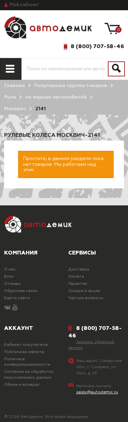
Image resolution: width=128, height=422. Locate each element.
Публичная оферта (24, 352)
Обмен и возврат (22, 385)
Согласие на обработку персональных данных (29, 375)
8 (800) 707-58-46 (97, 46)
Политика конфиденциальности (27, 362)
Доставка (78, 269)
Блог (9, 277)
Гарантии (77, 284)
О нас (10, 269)
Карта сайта (17, 298)
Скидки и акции (84, 291)
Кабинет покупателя (26, 345)
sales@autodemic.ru (97, 392)
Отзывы (12, 284)
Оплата (76, 277)
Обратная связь (21, 291)
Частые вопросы (85, 298)
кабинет (24, 5)
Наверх (22, 411)
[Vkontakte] (7, 308)
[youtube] (14, 308)
